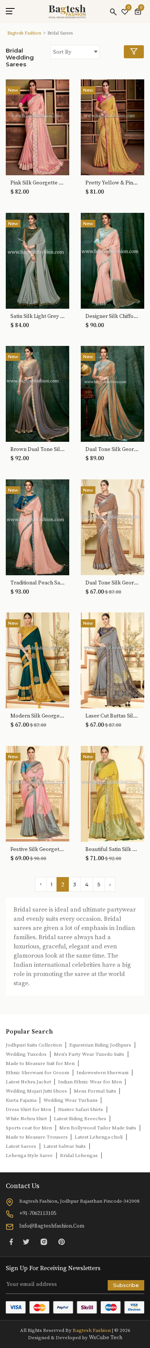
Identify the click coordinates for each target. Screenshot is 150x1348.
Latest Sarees (21, 1146)
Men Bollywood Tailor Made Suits (97, 1128)
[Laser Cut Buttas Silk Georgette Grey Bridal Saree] (112, 660)
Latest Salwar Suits (64, 1146)
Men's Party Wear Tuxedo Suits (89, 1054)
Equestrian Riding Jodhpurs (100, 1045)
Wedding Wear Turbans (71, 1100)
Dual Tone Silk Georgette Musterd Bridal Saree (112, 583)
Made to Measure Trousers (37, 1137)
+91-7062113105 (37, 1213)
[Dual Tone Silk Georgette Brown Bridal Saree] (112, 393)
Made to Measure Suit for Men (40, 1063)
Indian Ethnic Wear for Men (90, 1082)
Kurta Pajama (22, 1100)
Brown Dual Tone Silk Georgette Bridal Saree (37, 449)
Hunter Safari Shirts (80, 1109)
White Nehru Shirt (27, 1119)
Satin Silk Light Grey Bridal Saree (37, 316)
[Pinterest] (61, 1241)
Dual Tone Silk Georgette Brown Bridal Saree (112, 449)
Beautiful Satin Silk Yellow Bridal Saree (112, 849)
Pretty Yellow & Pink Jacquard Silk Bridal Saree (112, 183)
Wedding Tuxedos (26, 1054)
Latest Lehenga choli (99, 1137)
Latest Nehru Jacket (29, 1082)
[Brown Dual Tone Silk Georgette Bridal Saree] (37, 393)
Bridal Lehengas (79, 1155)
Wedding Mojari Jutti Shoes (37, 1091)
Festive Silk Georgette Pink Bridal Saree (37, 849)
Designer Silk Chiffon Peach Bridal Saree (112, 316)
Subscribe (126, 1285)
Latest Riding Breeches (80, 1119)
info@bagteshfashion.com (51, 1226)
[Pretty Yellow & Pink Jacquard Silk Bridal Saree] (112, 127)
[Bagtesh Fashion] (67, 11)
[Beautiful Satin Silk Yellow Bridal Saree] (112, 793)
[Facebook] (11, 1241)
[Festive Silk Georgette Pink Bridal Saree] (37, 793)
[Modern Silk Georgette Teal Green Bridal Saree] (37, 660)
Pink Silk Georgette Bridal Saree (37, 183)
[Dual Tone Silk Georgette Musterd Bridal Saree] (112, 526)
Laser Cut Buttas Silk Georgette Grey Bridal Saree (112, 716)
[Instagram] (43, 1241)
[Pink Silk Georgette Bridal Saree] (37, 127)
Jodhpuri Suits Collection (34, 1045)
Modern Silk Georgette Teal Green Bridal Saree (37, 716)
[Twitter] (26, 1241)
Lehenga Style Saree (29, 1155)
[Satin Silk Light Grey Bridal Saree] (37, 260)
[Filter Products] (134, 51)
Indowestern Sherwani (102, 1073)
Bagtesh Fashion (24, 33)
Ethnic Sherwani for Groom (37, 1073)
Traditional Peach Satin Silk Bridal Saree (37, 583)
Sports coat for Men (29, 1128)
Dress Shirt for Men (29, 1109)
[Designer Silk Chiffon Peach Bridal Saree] (112, 260)
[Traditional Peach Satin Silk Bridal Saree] (37, 526)
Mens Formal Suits (95, 1091)
